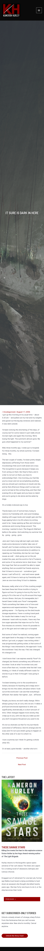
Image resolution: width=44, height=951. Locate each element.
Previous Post (22, 758)
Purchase (10, 899)
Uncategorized (9, 412)
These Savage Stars (13, 847)
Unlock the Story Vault (15, 936)
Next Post (22, 764)
